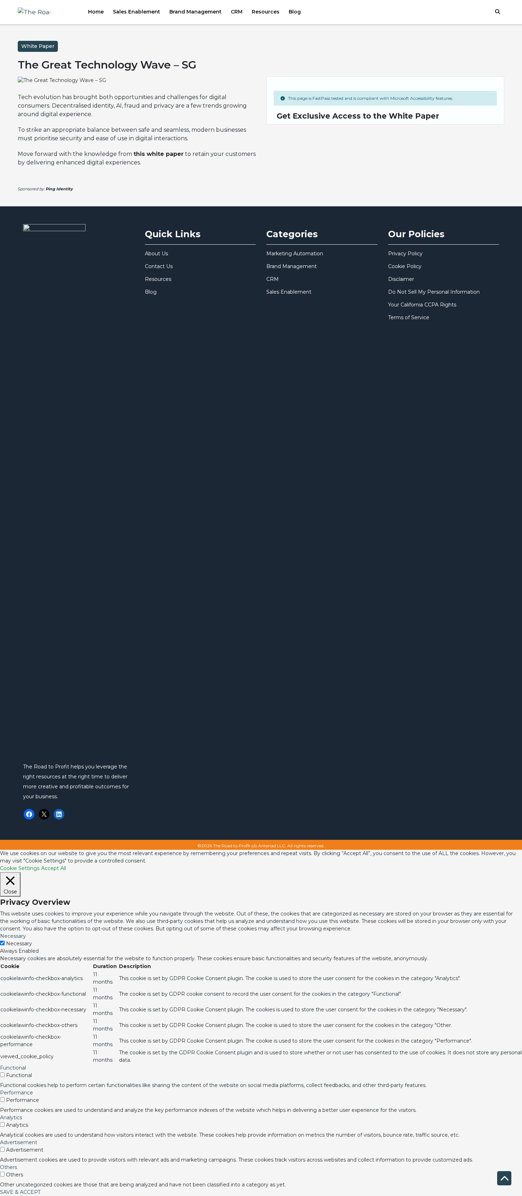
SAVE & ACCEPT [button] (20, 1192)
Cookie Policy (405, 266)
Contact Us (159, 266)
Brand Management (195, 12)
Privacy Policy (405, 253)
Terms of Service (408, 317)
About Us (156, 253)
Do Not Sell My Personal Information (434, 292)
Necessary (19, 943)
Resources (265, 12)
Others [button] (8, 1167)
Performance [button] (16, 1092)
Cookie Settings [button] (19, 868)
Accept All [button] (53, 868)
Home (96, 12)
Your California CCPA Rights (422, 304)
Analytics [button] (11, 1117)
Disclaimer (401, 279)
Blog (295, 12)
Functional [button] (13, 1068)
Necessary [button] (13, 936)
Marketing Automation (294, 253)
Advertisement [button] (18, 1142)
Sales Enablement (136, 12)
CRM (237, 12)
